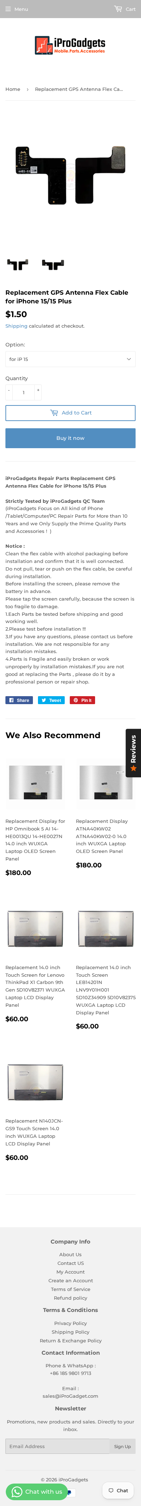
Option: (15, 344)
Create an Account (70, 1280)
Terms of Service (70, 1289)
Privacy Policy (70, 1323)
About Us (70, 1254)
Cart (130, 9)
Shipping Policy (70, 1332)
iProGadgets (73, 1479)
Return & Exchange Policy (71, 1340)
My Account (70, 1272)
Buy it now (70, 438)
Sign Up (122, 1446)
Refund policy (70, 1298)
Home (12, 89)
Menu (21, 9)
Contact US (70, 1263)
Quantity (16, 378)
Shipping (16, 326)
